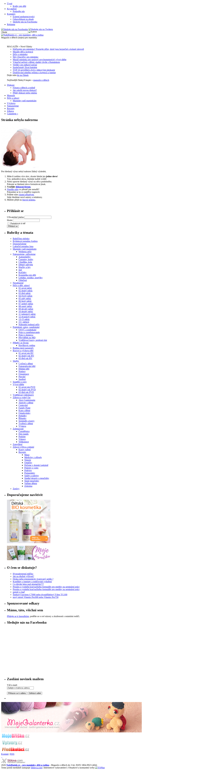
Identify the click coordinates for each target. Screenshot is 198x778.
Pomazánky (29, 473)
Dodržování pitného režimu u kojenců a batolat (34, 72)
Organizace (24, 374)
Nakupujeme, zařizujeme (24, 254)
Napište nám (12, 189)
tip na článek (23, 75)
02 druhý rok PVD (27, 389)
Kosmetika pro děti (27, 275)
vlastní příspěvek (26, 194)
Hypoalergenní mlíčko (23, 574)
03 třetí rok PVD (26, 392)
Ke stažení (12, 9)
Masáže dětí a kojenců (23, 52)
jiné (20, 270)
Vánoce (22, 439)
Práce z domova (26, 335)
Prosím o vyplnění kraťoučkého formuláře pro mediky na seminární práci (46, 587)
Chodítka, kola (25, 262)
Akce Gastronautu (27, 400)
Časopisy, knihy (26, 259)
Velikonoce (24, 442)
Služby (16, 361)
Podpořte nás (19, 11)
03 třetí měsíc (25, 293)
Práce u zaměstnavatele (29, 332)
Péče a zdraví (13, 98)
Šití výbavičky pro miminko (25, 57)
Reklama (11, 24)
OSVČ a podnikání (27, 330)
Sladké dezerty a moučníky (36, 478)
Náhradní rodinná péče (29, 324)
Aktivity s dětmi (26, 402)
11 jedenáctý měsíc (27, 314)
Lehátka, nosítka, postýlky (31, 277)
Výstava (22, 426)
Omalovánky (24, 413)
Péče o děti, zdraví (21, 285)
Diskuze (10, 85)
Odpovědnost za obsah (23, 19)
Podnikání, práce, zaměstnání (26, 327)
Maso (26, 455)
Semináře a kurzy (26, 421)
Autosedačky (25, 257)
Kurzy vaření (25, 449)
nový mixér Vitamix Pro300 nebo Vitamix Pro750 (35, 597)
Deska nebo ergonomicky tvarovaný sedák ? (33, 579)
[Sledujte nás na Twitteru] (41, 29)
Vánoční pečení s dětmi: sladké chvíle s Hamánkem (36, 62)
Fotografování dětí (27, 366)
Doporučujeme (19, 244)
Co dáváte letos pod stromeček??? (28, 584)
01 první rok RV (26, 353)
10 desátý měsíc (26, 311)
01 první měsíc (25, 288)
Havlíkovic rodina (27, 345)
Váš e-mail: (12, 685)
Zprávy (16, 488)
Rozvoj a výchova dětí (23, 350)
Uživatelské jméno (15, 217)
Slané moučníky (31, 481)
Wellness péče (25, 251)
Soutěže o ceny (20, 382)
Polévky (28, 470)
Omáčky (28, 462)
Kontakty (11, 14)
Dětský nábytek (26, 264)
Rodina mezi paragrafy (23, 348)
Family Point (24, 408)
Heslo (9, 220)
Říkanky (22, 418)
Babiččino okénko (21, 238)
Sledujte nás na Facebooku (25, 22)
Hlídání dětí (24, 369)
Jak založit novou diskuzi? (25, 90)
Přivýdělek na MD (27, 337)
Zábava (10, 111)
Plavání (22, 376)
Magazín (11, 95)
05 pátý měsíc (25, 298)
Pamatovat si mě (17, 223)
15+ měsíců (24, 322)
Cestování (23, 405)
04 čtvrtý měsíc (25, 296)
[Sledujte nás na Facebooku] (14, 29)
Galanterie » (12, 113)
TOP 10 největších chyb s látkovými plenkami (34, 70)
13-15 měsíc (24, 319)
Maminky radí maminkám (24, 100)
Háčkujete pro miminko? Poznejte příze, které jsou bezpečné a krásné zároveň (48, 49)
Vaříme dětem (30, 483)
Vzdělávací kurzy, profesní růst (33, 340)
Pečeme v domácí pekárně (36, 465)
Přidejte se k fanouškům (18, 616)
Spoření (22, 379)
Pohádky (23, 415)
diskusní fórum (23, 187)
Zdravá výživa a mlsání (23, 447)
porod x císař (19, 592)
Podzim (22, 436)
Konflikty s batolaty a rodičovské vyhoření (32, 581)
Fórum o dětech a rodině (24, 87)
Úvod (9, 3)
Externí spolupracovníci (23, 16)
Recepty (10, 108)
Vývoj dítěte (18, 384)
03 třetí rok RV (25, 358)
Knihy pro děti (19, 6)
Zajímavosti (18, 428)
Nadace (22, 371)
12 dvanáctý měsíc (27, 316)
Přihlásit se (13, 226)
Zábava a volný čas (21, 397)
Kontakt (5, 754)
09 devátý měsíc (26, 309)
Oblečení (23, 280)
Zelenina (28, 486)
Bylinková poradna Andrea (25, 241)
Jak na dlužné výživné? (23, 576)
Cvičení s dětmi (26, 363)
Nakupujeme (13, 106)
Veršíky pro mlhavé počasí (25, 65)
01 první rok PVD (27, 387)
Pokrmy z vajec (31, 468)
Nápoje (27, 460)
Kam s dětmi (24, 410)
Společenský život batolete (25, 67)
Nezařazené (18, 283)
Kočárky (23, 272)
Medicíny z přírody (33, 457)
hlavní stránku (28, 200)
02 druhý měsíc (26, 290)
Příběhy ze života (21, 343)
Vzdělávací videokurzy (23, 395)
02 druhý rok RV (26, 356)
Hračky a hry (25, 267)
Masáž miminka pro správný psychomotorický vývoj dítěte (39, 59)
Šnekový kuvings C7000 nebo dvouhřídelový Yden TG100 (40, 594)
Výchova (11, 103)
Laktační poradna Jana (23, 246)
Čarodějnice (24, 431)
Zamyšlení (17, 444)
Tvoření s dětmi (26, 423)
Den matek (24, 434)
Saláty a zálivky (31, 475)
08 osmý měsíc (25, 306)
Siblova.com (36, 767)
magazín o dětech (41, 80)
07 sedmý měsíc (26, 303)
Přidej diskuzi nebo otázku (25, 93)
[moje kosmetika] (28, 559)
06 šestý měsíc (25, 301)
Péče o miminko (20, 54)
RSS (12, 754)
